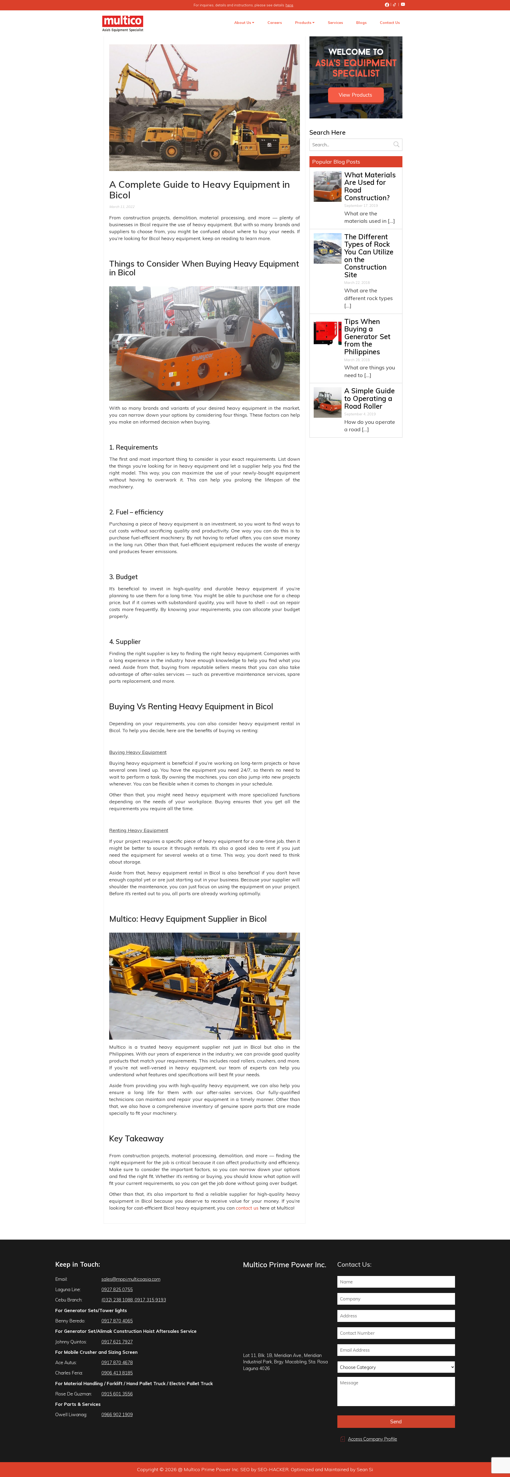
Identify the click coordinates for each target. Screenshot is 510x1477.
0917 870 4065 (117, 1321)
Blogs (361, 22)
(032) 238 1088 (117, 1300)
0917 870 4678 (117, 1362)
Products (303, 22)
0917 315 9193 (150, 1300)
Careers (274, 22)
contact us (247, 1208)
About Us (243, 22)
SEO (245, 1469)
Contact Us (390, 22)
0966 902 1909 (117, 1414)
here (289, 5)
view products (355, 95)
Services (335, 22)
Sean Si (365, 1469)
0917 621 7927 (117, 1341)
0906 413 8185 (117, 1373)
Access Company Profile (372, 1439)
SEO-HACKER (273, 1469)
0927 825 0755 (117, 1289)
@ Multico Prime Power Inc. (208, 1469)
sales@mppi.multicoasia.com (130, 1279)
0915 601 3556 (117, 1394)
